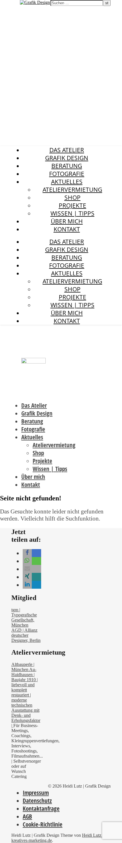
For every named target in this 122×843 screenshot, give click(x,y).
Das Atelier (66, 150)
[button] (27, 553)
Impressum (36, 793)
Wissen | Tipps (72, 213)
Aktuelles (67, 182)
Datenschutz (37, 801)
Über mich (67, 221)
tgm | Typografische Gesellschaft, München (24, 617)
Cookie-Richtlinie (42, 824)
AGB (27, 816)
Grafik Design (14, 3)
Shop (72, 197)
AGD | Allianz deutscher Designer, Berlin (26, 635)
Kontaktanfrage (41, 808)
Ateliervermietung (72, 189)
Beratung (66, 166)
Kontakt (67, 229)
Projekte (72, 205)
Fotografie (66, 174)
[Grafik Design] (35, 2)
